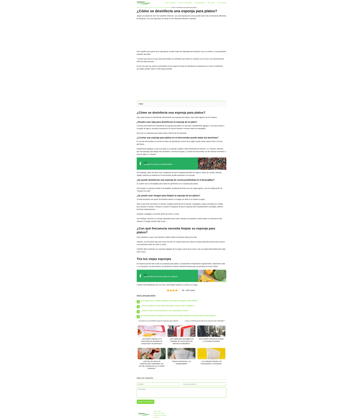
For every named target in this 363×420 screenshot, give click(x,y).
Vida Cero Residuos (185, 3)
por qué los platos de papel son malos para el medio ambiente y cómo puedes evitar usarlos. (178, 316)
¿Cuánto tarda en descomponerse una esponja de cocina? (164, 311)
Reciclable (211, 3)
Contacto (156, 417)
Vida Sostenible (170, 3)
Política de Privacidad (160, 415)
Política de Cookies (159, 413)
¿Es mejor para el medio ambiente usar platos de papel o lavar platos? (169, 301)
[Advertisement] (181, 35)
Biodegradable (200, 3)
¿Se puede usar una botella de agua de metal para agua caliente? (158, 321)
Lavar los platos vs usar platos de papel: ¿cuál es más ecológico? (167, 306)
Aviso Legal (157, 411)
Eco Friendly (222, 3)
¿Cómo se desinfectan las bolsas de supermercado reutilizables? (205, 321)
